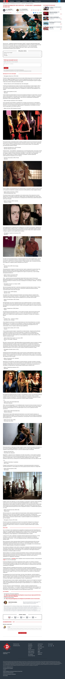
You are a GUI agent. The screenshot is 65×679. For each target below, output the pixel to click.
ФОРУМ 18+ (40, 654)
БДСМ (39, 651)
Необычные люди (31, 652)
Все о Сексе (40, 645)
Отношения (18, 1)
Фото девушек (30, 654)
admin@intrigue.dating (16, 645)
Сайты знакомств (31, 651)
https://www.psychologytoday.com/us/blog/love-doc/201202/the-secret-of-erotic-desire (23, 598)
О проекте (4, 669)
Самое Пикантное (41, 646)
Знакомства (11, 1)
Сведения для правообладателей (8, 672)
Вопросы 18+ (40, 652)
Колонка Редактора (31, 655)
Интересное (25, 1)
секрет (4, 559)
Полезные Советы (38, 1)
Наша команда (5, 675)
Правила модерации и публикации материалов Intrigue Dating (12, 671)
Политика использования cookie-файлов (9, 674)
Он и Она (30, 1)
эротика (13, 558)
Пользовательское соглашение (8, 668)
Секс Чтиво (40, 648)
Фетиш (39, 649)
